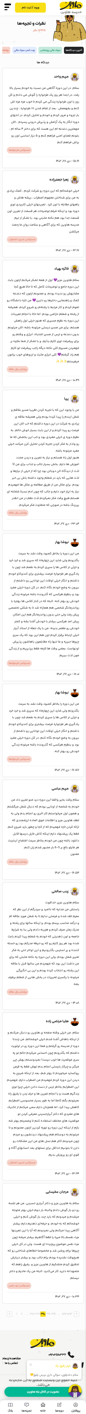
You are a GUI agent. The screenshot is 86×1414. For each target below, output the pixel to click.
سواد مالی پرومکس (50, 50)
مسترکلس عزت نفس (19, 1286)
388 (32, 1314)
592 (64, 1314)
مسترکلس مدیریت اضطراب (22, 239)
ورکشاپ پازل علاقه (18, 369)
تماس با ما (11, 1363)
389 (38, 1314)
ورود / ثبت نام (30, 7)
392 (53, 1314)
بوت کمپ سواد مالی (24, 50)
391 (48, 1314)
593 (69, 1314)
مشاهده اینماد (11, 1358)
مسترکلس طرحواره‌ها (19, 150)
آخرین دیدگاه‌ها (74, 50)
